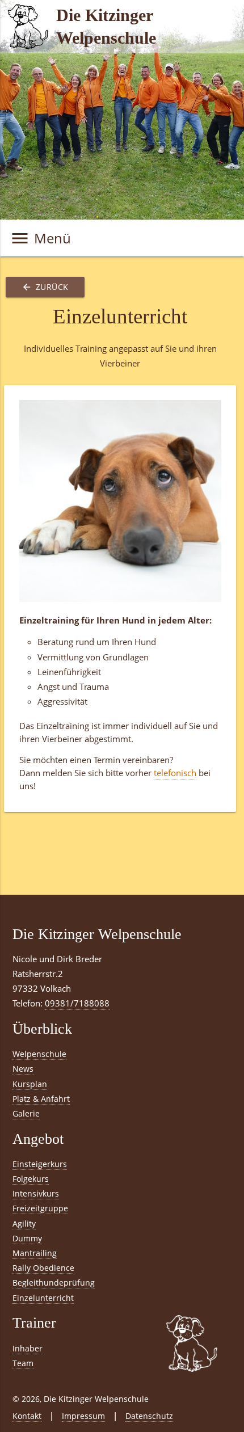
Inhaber (27, 1348)
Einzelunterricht (43, 1297)
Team (22, 1363)
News (22, 1068)
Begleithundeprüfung (53, 1282)
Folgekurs (30, 1178)
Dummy (27, 1238)
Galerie (26, 1113)
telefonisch (175, 773)
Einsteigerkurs (39, 1164)
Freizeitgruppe (40, 1208)
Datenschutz (149, 1415)
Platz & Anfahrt (41, 1098)
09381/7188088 (77, 1003)
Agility (24, 1223)
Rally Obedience (43, 1267)
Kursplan (29, 1084)
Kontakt (26, 1415)
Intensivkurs (35, 1193)
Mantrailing (34, 1253)
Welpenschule (39, 1053)
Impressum (83, 1415)
